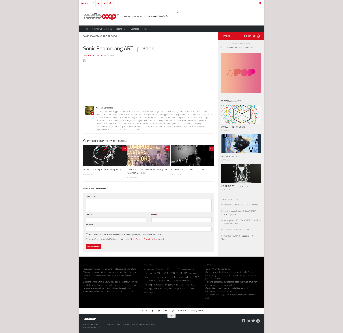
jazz (197, 277)
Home (85, 29)
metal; (162, 280)
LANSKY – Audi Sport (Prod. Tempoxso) (102, 169)
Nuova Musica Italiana (102, 29)
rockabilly (165, 289)
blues (157, 269)
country (190, 269)
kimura (146, 281)
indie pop (180, 277)
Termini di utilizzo (150, 239)
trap (151, 292)
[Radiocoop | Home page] (101, 16)
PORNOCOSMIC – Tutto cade (234, 186)
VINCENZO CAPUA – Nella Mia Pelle (187, 169)
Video (146, 29)
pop (154, 284)
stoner (192, 288)
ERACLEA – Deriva (229, 156)
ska (169, 289)
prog (167, 285)
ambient (147, 269)
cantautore (172, 269)
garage (196, 273)
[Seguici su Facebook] (245, 36)
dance (157, 272)
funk (186, 273)
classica (184, 269)
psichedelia (174, 284)
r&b (188, 285)
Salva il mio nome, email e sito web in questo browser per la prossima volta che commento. (125, 234)
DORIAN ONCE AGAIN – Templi (245, 205)
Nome (89, 215)
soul (174, 288)
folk (181, 272)
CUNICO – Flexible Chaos (233, 126)
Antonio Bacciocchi (93, 56)
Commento (91, 196)
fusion (191, 273)
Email (154, 215)
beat (152, 269)
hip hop (164, 277)
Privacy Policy (135, 239)
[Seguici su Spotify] (258, 36)
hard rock (156, 277)
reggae (152, 288)
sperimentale (182, 288)
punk (183, 284)
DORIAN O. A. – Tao (241, 230)
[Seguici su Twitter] (254, 36)
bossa (162, 269)
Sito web (89, 224)
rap (191, 284)
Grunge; (147, 277)
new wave (172, 280)
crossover (148, 273)
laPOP (151, 281)
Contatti (182, 310)
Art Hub (84, 3)
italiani (189, 276)
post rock (160, 285)
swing (146, 292)
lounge (156, 281)
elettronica (171, 273)
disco (163, 273)
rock (158, 288)
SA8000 (86, 272)
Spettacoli (135, 29)
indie (172, 276)
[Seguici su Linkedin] (249, 36)
